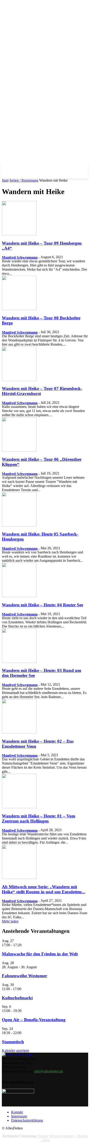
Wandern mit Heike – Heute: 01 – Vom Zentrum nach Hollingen (38, 818)
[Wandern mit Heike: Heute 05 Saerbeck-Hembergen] (19, 525)
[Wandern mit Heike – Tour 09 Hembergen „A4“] (19, 234)
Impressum (19, 1116)
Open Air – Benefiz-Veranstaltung (34, 1019)
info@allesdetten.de (48, 1071)
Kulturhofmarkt (17, 997)
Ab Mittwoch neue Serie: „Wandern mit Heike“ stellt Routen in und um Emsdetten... (43, 889)
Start (5, 180)
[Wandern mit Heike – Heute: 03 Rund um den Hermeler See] (19, 662)
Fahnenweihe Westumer (24, 975)
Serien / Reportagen (23, 180)
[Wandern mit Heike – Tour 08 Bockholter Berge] (19, 309)
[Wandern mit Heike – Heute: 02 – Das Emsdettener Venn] (19, 732)
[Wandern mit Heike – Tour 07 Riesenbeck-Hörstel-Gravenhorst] (19, 380)
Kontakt (17, 1112)
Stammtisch (13, 1041)
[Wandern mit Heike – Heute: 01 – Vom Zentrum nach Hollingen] (19, 807)
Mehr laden (10, 921)
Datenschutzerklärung (27, 1120)
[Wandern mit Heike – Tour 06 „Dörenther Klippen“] (19, 450)
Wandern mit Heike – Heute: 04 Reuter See (42, 604)
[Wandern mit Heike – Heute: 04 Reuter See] (19, 596)
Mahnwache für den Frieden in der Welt (40, 953)
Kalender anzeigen (15, 1050)
